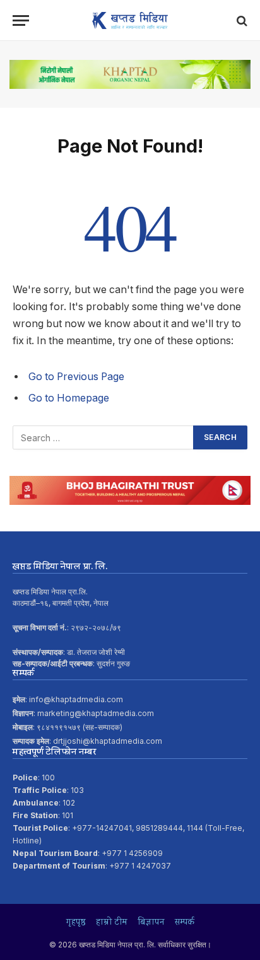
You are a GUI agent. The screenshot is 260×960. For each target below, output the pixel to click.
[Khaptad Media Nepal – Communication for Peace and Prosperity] (130, 20)
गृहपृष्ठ (76, 923)
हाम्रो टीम (111, 923)
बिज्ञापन (151, 923)
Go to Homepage (68, 398)
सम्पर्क (184, 923)
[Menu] (21, 20)
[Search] (240, 20)
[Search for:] (103, 437)
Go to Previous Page (76, 377)
